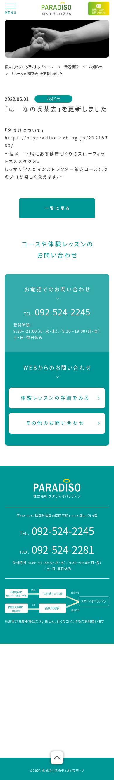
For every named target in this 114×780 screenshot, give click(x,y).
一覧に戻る (57, 208)
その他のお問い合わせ (55, 422)
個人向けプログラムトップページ (29, 66)
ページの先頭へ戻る (57, 757)
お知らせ (95, 66)
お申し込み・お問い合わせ (99, 11)
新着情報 (71, 66)
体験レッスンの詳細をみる (55, 397)
